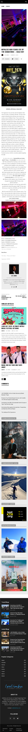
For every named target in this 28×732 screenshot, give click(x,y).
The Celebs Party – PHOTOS (21, 296)
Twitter (16, 284)
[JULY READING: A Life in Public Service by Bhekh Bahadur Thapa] (5, 634)
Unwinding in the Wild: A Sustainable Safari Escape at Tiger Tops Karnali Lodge (13, 403)
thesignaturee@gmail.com (11, 247)
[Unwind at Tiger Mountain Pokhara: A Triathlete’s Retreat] (5, 614)
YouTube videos (10, 281)
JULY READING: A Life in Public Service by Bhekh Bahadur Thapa (12, 394)
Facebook (20, 283)
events (8, 6)
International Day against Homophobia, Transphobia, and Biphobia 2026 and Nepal (13, 408)
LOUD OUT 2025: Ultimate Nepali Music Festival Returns (12, 327)
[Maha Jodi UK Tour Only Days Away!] (14, 355)
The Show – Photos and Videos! (8, 255)
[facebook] (11, 286)
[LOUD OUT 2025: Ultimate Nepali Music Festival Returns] (14, 316)
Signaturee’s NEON (5, 259)
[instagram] (14, 286)
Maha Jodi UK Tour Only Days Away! (11, 366)
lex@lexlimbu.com (16, 708)
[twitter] (16, 286)
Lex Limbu (14, 275)
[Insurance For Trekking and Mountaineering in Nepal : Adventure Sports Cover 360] (5, 622)
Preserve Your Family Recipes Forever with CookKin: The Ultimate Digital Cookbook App (13, 398)
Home (2, 6)
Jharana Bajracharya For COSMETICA (6, 297)
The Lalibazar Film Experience (8, 412)
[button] (2, 2)
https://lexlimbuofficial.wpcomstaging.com (14, 277)
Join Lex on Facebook (6, 249)
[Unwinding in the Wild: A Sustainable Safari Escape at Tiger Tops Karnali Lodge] (5, 607)
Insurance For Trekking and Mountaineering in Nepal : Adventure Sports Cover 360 (17, 622)
